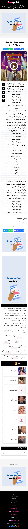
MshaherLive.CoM (12, 524)
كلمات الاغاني (16, 7)
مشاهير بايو (14, 514)
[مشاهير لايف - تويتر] (12, 525)
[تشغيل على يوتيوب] (3, 84)
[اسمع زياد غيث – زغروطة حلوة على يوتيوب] (14, 66)
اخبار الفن (14, 505)
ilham (15, 517)
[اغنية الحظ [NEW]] (3, 96)
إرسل (17, 49)
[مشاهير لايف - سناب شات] (16, 525)
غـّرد (6, 49)
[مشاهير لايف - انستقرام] (14, 525)
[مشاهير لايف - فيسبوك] (10, 525)
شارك (22, 49)
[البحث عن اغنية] (3, 100)
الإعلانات (14, 494)
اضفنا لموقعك (14, 496)
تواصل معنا (13, 25)
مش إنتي (21, 221)
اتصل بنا (14, 498)
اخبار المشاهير (22, 6)
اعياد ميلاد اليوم (13, 6)
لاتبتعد (22, 223)
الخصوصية (14, 500)
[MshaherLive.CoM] (14, 2)
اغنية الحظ (8, 7)
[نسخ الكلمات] (3, 92)
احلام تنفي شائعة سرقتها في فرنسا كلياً (16, 330)
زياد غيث (14, 226)
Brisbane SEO (15, 520)
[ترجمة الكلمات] (3, 88)
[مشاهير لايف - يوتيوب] (18, 525)
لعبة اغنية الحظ (14, 511)
